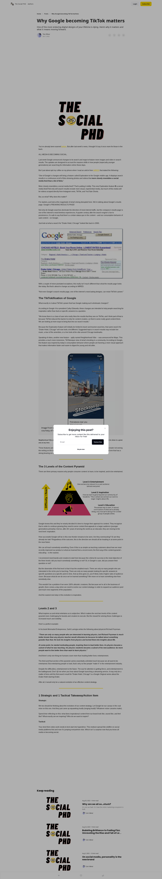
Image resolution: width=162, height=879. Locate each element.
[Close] (105, 428)
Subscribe (98, 442)
